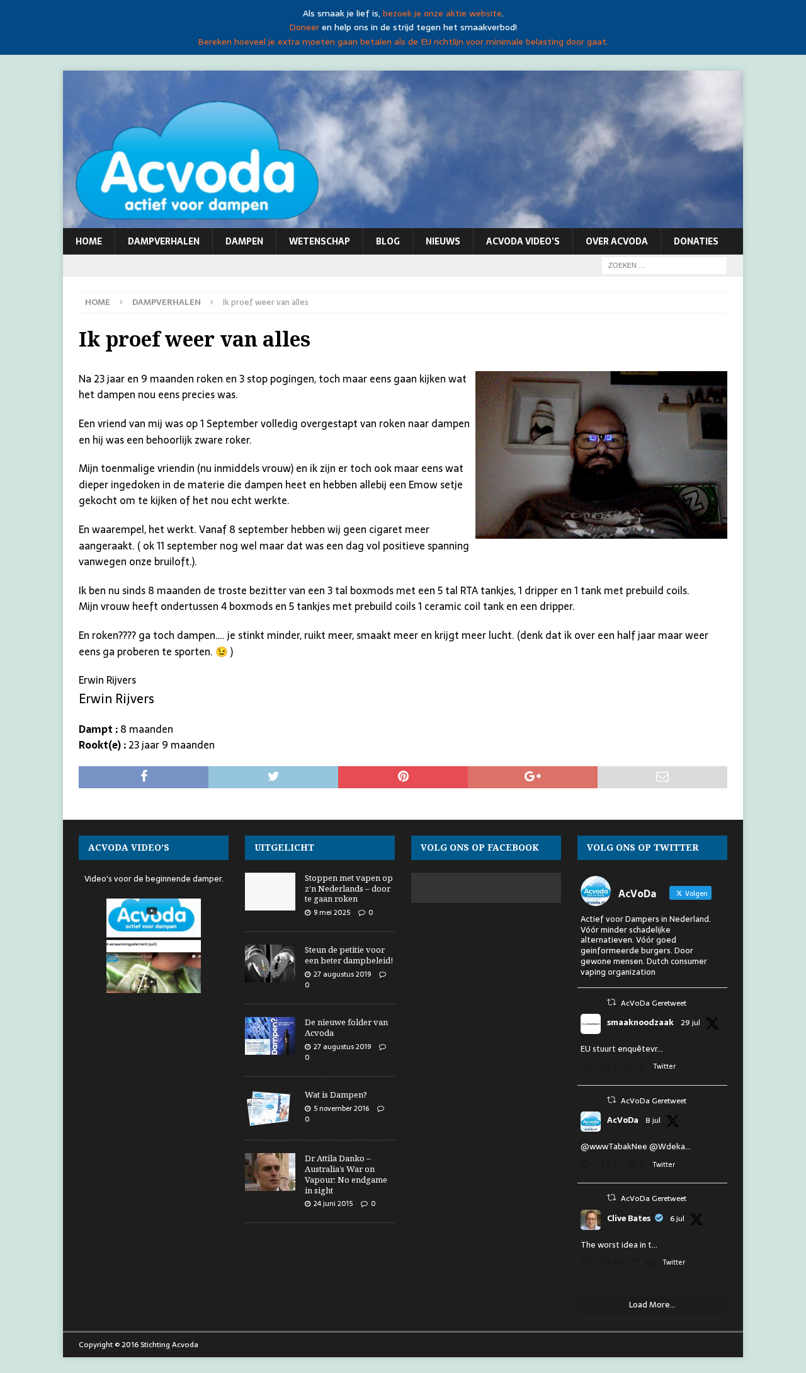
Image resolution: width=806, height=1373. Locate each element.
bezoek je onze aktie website (442, 13)
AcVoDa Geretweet (653, 1003)
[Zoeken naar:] (664, 265)
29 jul (690, 1022)
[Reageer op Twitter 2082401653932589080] (587, 1068)
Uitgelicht (284, 847)
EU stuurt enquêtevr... (622, 1048)
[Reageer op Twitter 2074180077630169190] (587, 1264)
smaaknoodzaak (640, 1022)
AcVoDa (623, 1120)
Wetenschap (319, 241)
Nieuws (443, 241)
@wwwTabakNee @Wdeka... (636, 1146)
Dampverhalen (164, 241)
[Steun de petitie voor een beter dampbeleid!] (270, 963)
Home (89, 241)
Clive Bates (628, 1218)
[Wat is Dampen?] (270, 1108)
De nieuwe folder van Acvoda (346, 1027)
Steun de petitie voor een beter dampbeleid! (349, 955)
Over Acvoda (617, 241)
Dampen (244, 241)
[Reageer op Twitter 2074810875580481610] (587, 1166)
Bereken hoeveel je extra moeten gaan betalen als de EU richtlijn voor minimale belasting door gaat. (403, 42)
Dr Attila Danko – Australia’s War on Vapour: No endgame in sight (346, 1174)
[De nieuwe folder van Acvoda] (270, 1036)
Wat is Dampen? (336, 1094)
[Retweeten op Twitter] (611, 1002)
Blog (388, 241)
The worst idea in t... (619, 1244)
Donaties (696, 241)
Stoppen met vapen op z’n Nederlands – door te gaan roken (349, 888)
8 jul (653, 1120)
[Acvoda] (403, 221)
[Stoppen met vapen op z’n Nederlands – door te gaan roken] (270, 892)
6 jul (677, 1218)
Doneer (304, 27)
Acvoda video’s (523, 241)
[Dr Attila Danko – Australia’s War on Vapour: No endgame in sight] (270, 1172)
